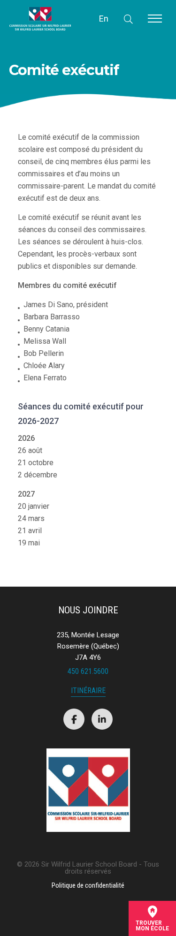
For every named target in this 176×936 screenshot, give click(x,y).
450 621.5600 (88, 671)
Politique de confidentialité (88, 885)
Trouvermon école (152, 925)
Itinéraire (88, 691)
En (103, 18)
